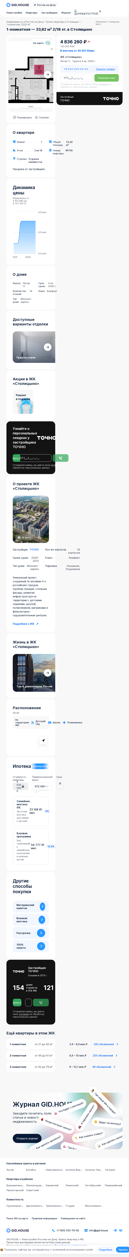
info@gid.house (98, 1230)
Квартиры (31, 12)
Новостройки (14, 12)
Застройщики (49, 12)
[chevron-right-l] (42, 906)
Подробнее (105, 1249)
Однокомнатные (16, 1205)
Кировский (52, 1185)
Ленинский (71, 1185)
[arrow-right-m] (47, 74)
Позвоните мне (106, 78)
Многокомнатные (95, 1205)
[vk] (121, 1230)
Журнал (66, 12)
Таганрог (110, 1169)
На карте (38, 43)
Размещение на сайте (73, 1218)
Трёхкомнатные (55, 1205)
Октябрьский (93, 1185)
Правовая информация (44, 1218)
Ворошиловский (15, 1185)
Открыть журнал (27, 1138)
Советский (32, 1190)
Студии (69, 1205)
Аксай (10, 1169)
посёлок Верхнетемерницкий (82, 1169)
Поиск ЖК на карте (17, 1218)
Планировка (24, 117)
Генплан (44, 117)
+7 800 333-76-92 (67, 1230)
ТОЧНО (34, 549)
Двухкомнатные (35, 1205)
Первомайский (113, 1185)
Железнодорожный (37, 1185)
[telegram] (115, 1230)
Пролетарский (15, 1190)
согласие (56, 465)
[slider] (36, 790)
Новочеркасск (54, 1169)
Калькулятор (40, 766)
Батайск (31, 1169)
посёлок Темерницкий (98, 1169)
